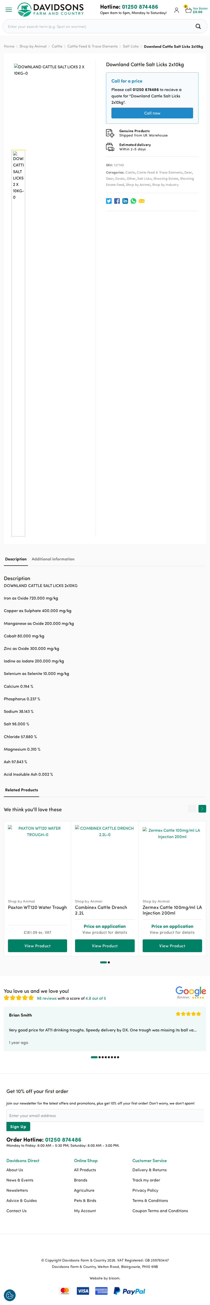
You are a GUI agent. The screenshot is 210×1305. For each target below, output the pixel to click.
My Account (85, 1210)
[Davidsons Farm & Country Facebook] (92, 1248)
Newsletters (17, 1190)
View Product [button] (37, 945)
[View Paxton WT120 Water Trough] (37, 857)
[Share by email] (141, 201)
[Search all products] (199, 26)
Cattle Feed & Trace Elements (92, 46)
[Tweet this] (109, 201)
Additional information (53, 558)
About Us (14, 1169)
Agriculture (84, 1190)
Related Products (21, 789)
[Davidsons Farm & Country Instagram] (118, 1248)
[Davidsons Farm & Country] (50, 10)
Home (9, 46)
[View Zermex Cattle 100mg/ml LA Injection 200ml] (172, 857)
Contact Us (16, 1210)
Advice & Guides (21, 1200)
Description (16, 558)
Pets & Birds (85, 1200)
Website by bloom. (105, 1278)
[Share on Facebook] (117, 201)
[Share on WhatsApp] (133, 201)
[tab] (16, 559)
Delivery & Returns (149, 1169)
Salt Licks (131, 46)
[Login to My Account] (177, 10)
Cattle (57, 46)
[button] (103, 962)
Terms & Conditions (150, 1200)
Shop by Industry (165, 185)
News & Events (19, 1180)
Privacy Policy (145, 1190)
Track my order (146, 1180)
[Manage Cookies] (10, 1295)
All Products (85, 1169)
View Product (105, 945)
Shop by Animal (33, 46)
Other (131, 178)
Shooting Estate (165, 178)
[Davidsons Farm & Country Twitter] (105, 1248)
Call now (152, 113)
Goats (120, 178)
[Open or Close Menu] (9, 10)
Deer (188, 172)
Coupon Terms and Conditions (160, 1210)
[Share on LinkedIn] (125, 201)
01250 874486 (140, 6)
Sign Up (18, 1126)
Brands (80, 1180)
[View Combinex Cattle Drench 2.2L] (104, 857)
